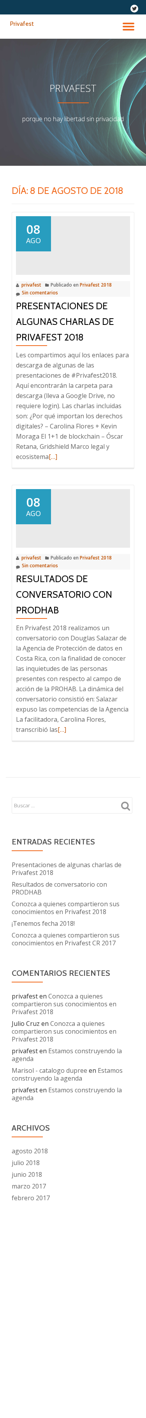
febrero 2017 (31, 1198)
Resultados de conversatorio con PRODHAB (64, 594)
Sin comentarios (40, 292)
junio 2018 (27, 1174)
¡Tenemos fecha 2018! (43, 923)
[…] (53, 456)
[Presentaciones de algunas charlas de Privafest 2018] (73, 242)
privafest (31, 284)
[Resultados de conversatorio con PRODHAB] (73, 514)
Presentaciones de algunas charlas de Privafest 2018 (65, 321)
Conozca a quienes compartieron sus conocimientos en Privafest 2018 (66, 908)
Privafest (22, 23)
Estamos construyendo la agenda (67, 1055)
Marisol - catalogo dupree (49, 1070)
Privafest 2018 (96, 284)
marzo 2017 (29, 1186)
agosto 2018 (30, 1151)
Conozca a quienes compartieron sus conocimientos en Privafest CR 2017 (66, 939)
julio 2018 (26, 1162)
